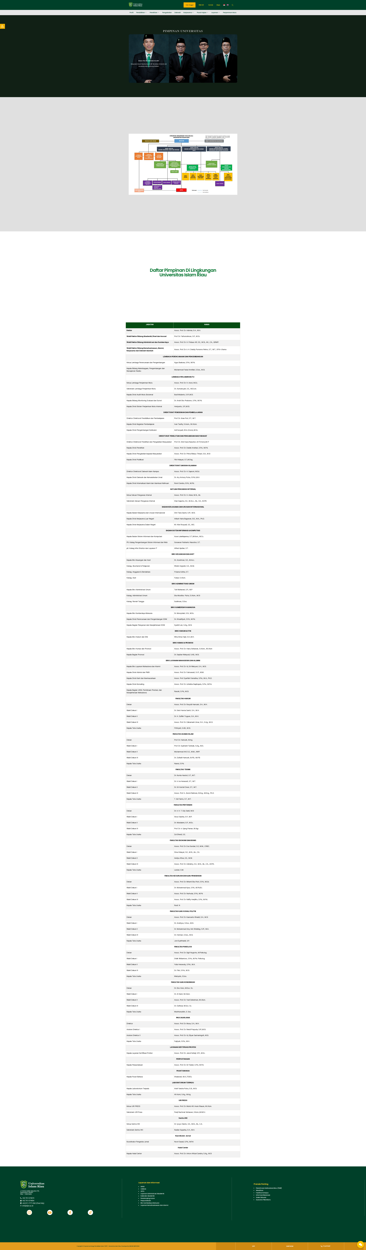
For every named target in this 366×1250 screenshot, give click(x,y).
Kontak (210, 5)
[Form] (360, 1244)
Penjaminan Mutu (229, 12)
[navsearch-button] (232, 4)
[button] (2, 26)
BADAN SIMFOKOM (134, 1246)
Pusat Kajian (201, 12)
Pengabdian (167, 12)
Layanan (214, 12)
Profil (131, 12)
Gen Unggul (189, 5)
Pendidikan (140, 12)
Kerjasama (187, 12)
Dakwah (178, 12)
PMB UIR (201, 5)
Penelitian (153, 12)
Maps (218, 5)
